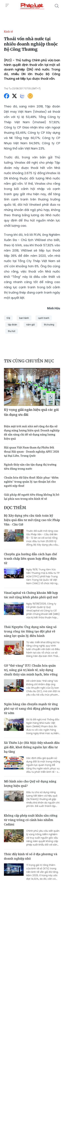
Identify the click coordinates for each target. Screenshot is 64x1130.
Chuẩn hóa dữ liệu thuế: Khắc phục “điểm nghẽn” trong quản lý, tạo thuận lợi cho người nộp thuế (31, 482)
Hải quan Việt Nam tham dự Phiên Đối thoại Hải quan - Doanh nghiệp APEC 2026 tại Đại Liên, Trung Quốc (31, 451)
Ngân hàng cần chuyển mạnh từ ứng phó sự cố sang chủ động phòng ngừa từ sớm (31, 708)
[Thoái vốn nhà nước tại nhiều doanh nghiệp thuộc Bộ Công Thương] (32, 6)
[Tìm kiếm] (57, 6)
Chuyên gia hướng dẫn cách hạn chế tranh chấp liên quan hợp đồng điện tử (30, 558)
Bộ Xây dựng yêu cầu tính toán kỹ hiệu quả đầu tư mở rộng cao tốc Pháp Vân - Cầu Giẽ (32, 520)
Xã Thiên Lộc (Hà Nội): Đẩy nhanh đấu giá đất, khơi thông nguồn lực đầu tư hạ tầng (32, 747)
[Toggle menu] (7, 5)
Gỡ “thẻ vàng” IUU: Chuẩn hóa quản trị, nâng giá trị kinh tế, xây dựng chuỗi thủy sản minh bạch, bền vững (31, 669)
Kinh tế (8, 31)
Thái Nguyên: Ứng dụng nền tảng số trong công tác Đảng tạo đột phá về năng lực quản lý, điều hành (30, 631)
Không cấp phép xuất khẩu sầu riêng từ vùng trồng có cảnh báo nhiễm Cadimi (30, 819)
